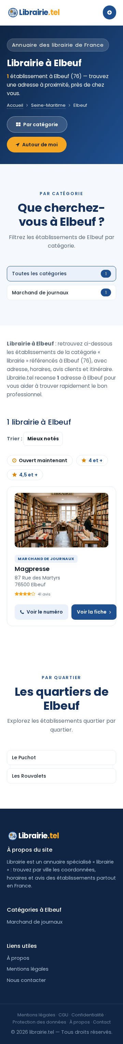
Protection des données (39, 1022)
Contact (102, 1022)
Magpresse (32, 568)
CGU (63, 1015)
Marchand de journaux (35, 921)
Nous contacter (26, 980)
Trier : (15, 438)
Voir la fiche (92, 611)
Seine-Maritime (48, 105)
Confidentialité (87, 1015)
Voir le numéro (45, 611)
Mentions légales (28, 969)
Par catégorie (40, 124)
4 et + (95, 460)
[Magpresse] (61, 520)
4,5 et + (28, 474)
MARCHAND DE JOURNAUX (46, 558)
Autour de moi (40, 144)
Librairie (39, 12)
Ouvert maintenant (43, 460)
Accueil (15, 105)
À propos (18, 958)
